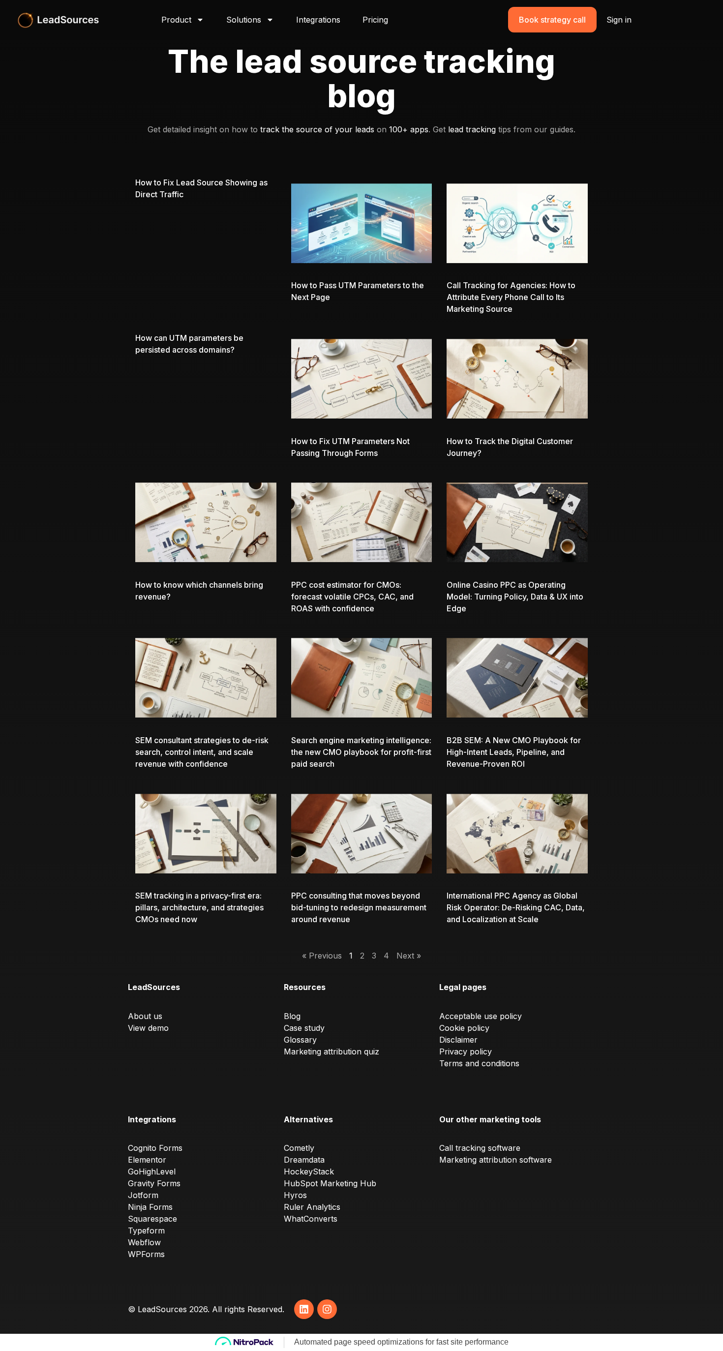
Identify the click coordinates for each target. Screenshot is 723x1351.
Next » (408, 956)
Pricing (375, 20)
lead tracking (472, 129)
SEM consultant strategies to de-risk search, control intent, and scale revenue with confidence (202, 752)
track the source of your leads (317, 129)
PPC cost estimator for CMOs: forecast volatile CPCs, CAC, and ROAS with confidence (352, 596)
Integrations (318, 20)
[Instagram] (327, 1309)
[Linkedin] (304, 1309)
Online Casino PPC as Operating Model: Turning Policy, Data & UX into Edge (515, 596)
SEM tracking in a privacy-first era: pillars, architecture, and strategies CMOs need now (199, 907)
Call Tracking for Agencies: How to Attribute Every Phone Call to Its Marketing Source (511, 297)
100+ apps (408, 129)
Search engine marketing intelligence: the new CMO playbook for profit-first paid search (361, 752)
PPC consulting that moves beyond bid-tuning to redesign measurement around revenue (358, 907)
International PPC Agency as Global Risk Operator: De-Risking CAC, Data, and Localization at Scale (516, 907)
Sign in (619, 20)
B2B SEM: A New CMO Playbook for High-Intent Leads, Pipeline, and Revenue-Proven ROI (514, 752)
